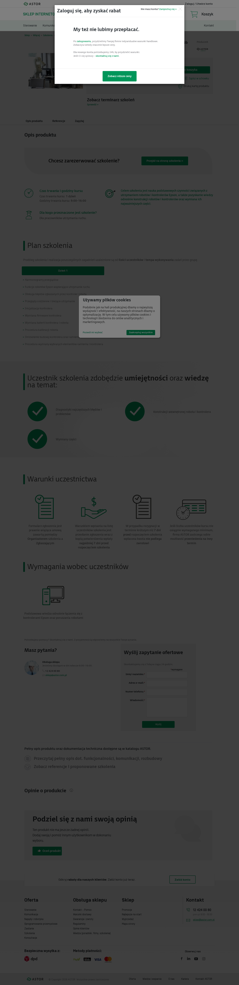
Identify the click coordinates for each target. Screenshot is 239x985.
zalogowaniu (84, 41)
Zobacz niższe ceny (120, 76)
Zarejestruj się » (168, 9)
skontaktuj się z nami (107, 56)
